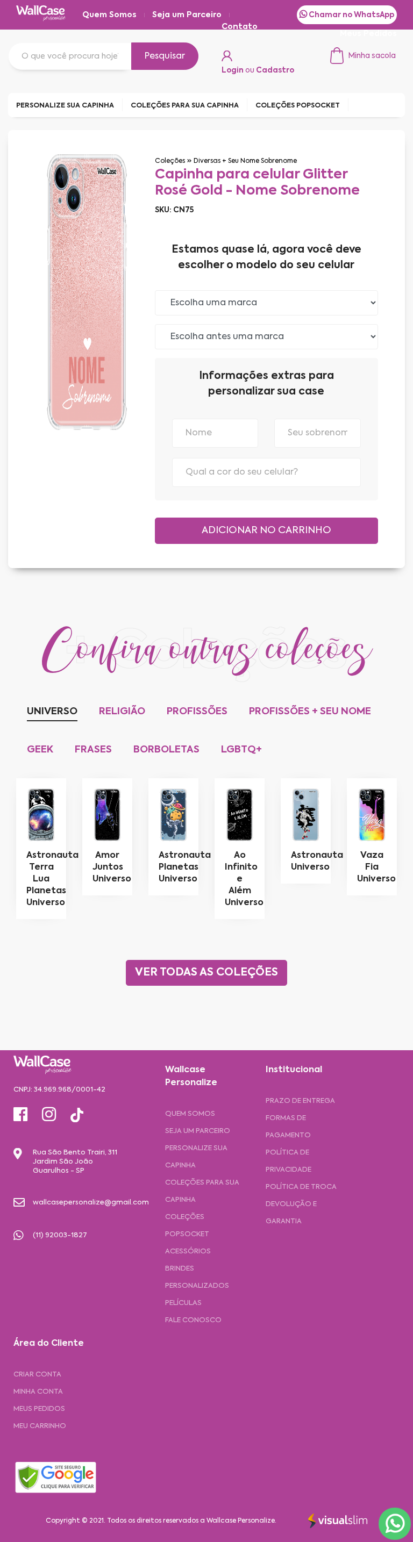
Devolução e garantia (291, 1213)
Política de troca (301, 1187)
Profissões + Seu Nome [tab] (310, 711)
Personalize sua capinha (196, 1157)
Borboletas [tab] (166, 750)
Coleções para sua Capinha (202, 1191)
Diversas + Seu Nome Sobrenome (245, 161)
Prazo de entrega (300, 1101)
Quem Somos (109, 15)
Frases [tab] (93, 750)
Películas (183, 1303)
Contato (240, 27)
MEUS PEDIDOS (39, 1408)
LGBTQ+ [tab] (241, 750)
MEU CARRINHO (39, 1426)
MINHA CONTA (38, 1391)
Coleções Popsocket (187, 1226)
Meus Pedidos (368, 34)
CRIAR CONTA (37, 1374)
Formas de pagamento (288, 1127)
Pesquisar (165, 56)
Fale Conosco (193, 1320)
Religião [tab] (122, 711)
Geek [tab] (40, 750)
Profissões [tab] (197, 711)
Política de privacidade (288, 1161)
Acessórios (188, 1251)
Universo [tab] (52, 711)
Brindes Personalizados (197, 1277)
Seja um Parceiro (187, 15)
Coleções (170, 161)
